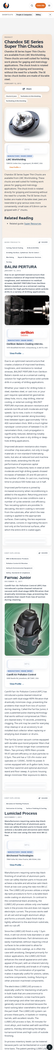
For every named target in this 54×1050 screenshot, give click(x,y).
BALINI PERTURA (21, 267)
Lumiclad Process (21, 813)
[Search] (31, 5)
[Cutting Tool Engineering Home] (6, 6)
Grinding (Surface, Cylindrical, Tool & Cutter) (22, 252)
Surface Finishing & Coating (36, 808)
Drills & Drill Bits (33, 248)
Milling (38, 15)
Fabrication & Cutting (14, 808)
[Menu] (49, 5)
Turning (9, 262)
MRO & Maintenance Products (17, 559)
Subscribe (40, 5)
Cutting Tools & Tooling (14, 248)
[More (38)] (50, 14)
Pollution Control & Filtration (17, 563)
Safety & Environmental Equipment (19, 568)
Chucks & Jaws (11, 96)
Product (8, 37)
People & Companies (24, 15)
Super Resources (32, 223)
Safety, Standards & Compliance (18, 573)
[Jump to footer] (49, 1047)
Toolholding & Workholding (16, 101)
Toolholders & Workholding (31, 96)
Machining (10, 257)
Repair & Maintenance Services (29, 257)
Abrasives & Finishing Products (17, 804)
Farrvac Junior (18, 578)
